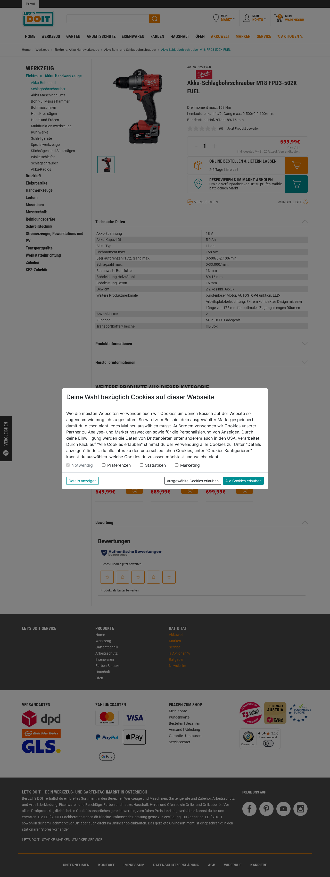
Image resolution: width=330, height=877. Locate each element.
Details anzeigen (82, 481)
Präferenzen (119, 465)
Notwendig (82, 465)
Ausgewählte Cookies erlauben (193, 481)
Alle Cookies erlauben (243, 481)
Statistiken (155, 465)
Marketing (190, 465)
